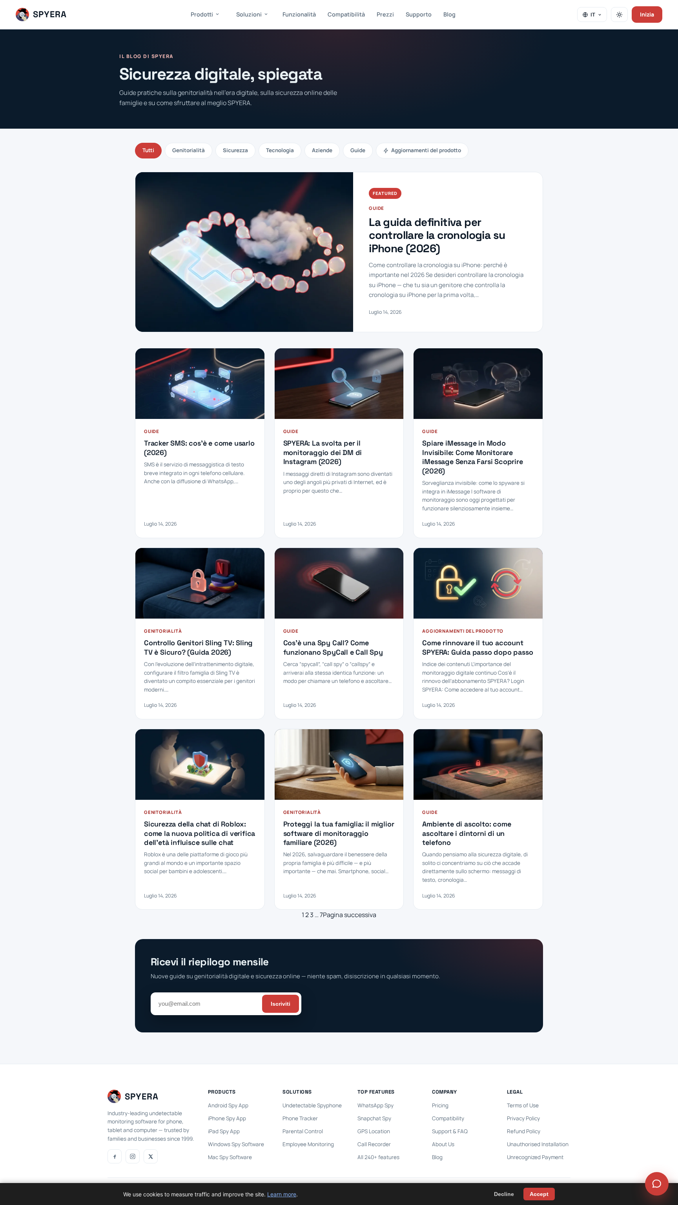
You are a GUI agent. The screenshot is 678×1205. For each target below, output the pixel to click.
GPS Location (373, 1131)
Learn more (281, 1194)
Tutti (148, 150)
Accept (539, 1194)
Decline (504, 1194)
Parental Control (302, 1131)
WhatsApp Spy (375, 1105)
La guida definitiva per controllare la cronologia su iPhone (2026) (437, 235)
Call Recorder (374, 1144)
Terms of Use (523, 1105)
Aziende (322, 150)
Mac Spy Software (230, 1157)
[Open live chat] (657, 1184)
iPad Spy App (224, 1131)
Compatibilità (346, 14)
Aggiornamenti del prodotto (426, 150)
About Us (443, 1144)
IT (593, 14)
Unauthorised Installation (538, 1144)
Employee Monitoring (308, 1144)
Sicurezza (235, 150)
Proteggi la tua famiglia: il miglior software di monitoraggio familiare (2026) (338, 833)
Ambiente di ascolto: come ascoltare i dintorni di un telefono (466, 833)
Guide (357, 150)
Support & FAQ (450, 1131)
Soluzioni (249, 14)
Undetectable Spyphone (312, 1105)
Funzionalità (299, 14)
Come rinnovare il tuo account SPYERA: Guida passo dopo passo (477, 647)
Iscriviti (280, 1004)
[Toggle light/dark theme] (619, 14)
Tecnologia (280, 150)
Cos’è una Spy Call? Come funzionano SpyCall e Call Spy (333, 647)
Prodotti (202, 14)
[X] (151, 1156)
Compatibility (448, 1118)
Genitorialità (188, 150)
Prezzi (385, 14)
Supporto (419, 14)
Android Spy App (228, 1105)
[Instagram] (133, 1156)
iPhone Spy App (227, 1118)
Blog (449, 14)
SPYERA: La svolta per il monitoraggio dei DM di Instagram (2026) (322, 452)
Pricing (440, 1105)
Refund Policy (523, 1131)
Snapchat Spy (374, 1118)
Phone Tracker (300, 1118)
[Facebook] (115, 1156)
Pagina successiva (349, 914)
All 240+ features (378, 1157)
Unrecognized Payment (535, 1157)
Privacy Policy (523, 1118)
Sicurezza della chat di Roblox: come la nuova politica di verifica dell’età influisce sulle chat (199, 833)
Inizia (647, 14)
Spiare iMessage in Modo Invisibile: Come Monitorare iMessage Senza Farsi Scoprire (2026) (472, 457)
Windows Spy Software (236, 1144)
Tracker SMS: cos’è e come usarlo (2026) (199, 448)
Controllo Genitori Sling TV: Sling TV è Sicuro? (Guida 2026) (198, 647)
